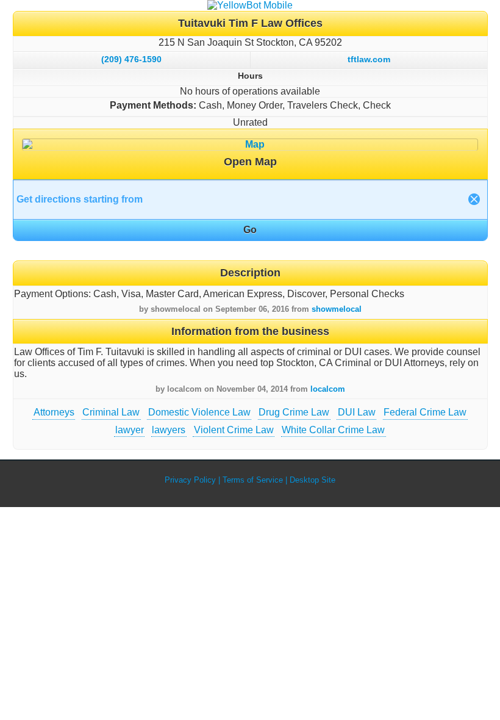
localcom (327, 389)
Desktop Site (312, 479)
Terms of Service (253, 479)
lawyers (168, 430)
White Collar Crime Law (333, 430)
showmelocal (337, 309)
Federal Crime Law (425, 412)
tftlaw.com (369, 59)
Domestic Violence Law (199, 412)
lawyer (129, 430)
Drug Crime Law (294, 412)
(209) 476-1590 (131, 59)
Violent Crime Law (234, 430)
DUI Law (357, 412)
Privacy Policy (190, 479)
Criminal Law (111, 412)
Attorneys (54, 412)
